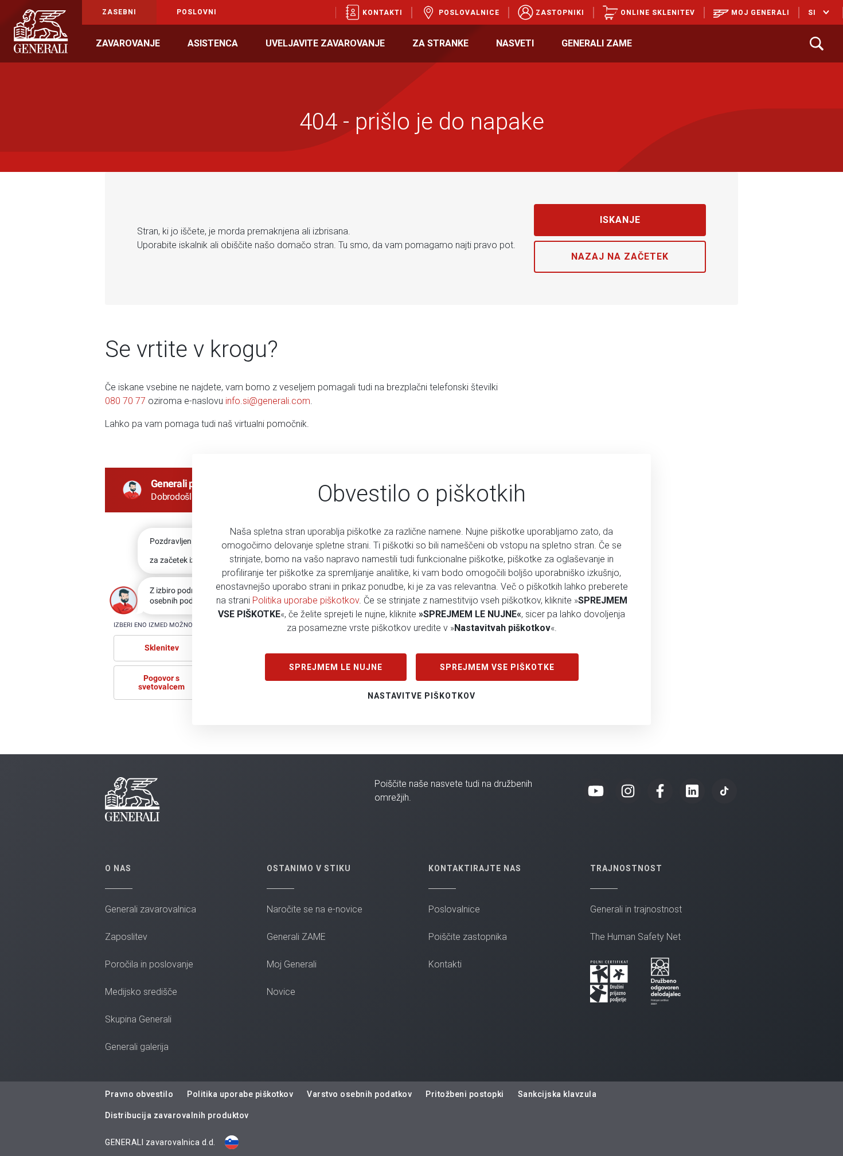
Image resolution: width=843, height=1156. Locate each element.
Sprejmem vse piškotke (497, 667)
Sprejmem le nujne (336, 667)
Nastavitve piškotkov (421, 695)
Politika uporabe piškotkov (305, 600)
